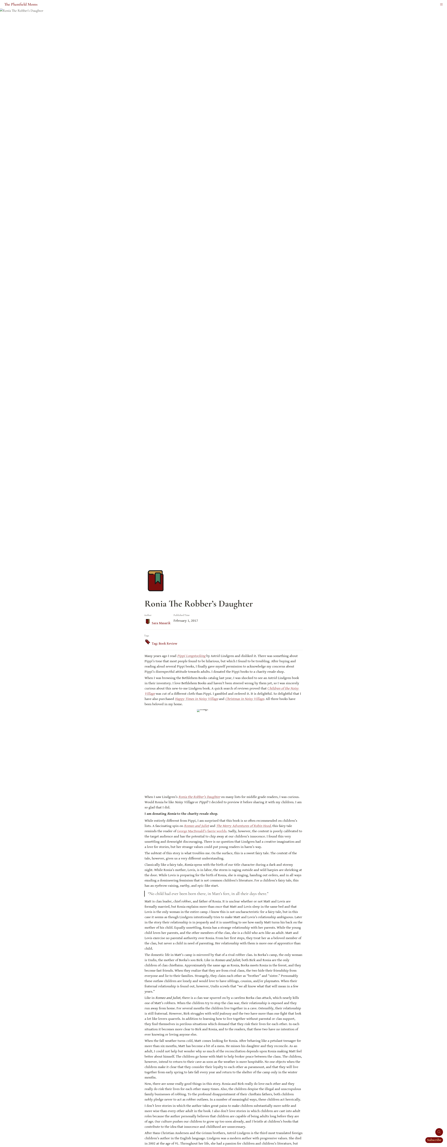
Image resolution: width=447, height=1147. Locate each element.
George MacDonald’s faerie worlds (201, 831)
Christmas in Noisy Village (244, 699)
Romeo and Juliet (196, 826)
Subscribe (434, 1140)
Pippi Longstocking (191, 656)
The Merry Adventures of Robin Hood (243, 826)
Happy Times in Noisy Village (196, 699)
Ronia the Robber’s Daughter (199, 797)
